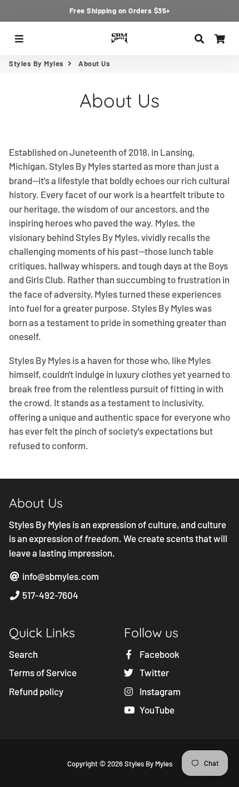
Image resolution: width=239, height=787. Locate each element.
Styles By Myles (36, 63)
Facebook (159, 654)
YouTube (156, 709)
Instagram (159, 691)
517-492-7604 (49, 595)
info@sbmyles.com (60, 576)
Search (23, 654)
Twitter (153, 672)
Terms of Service (43, 672)
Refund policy (36, 691)
